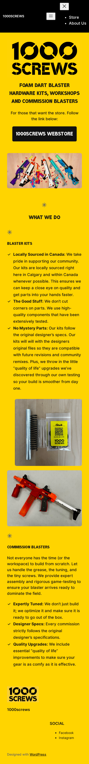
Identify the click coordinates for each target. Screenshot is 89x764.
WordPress (38, 754)
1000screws (13, 16)
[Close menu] (64, 6)
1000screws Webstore (44, 133)
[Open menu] (50, 16)
